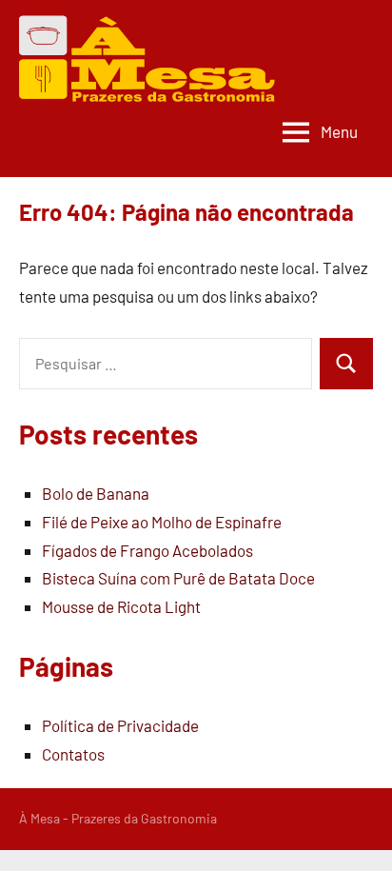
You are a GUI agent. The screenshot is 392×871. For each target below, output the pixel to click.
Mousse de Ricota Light (121, 606)
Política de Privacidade (120, 725)
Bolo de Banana (95, 493)
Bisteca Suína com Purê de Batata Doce (178, 577)
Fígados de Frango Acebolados (147, 550)
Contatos (73, 753)
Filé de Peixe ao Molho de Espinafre (162, 521)
